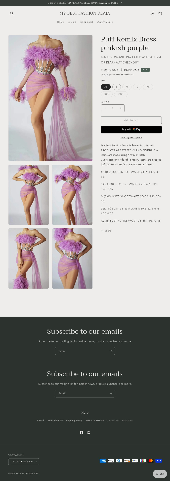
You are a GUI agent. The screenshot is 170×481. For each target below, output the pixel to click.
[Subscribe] (111, 351)
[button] (12, 13)
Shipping (105, 75)
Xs (105, 87)
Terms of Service (95, 420)
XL (150, 87)
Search (41, 420)
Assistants (127, 420)
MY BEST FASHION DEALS (28, 473)
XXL (108, 95)
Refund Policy (55, 420)
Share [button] (108, 231)
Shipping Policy (74, 420)
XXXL (123, 95)
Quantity (105, 101)
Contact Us (113, 420)
